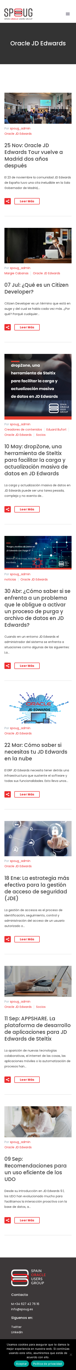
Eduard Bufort (56, 429)
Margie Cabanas (16, 273)
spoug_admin (20, 128)
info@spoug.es (22, 1309)
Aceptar (21, 1363)
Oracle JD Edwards (18, 134)
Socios (41, 435)
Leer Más (27, 201)
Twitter (16, 1327)
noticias (10, 579)
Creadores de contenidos (23, 429)
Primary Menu (68, 14)
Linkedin (17, 1332)
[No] (71, 1354)
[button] (7, 201)
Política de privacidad (47, 1363)
